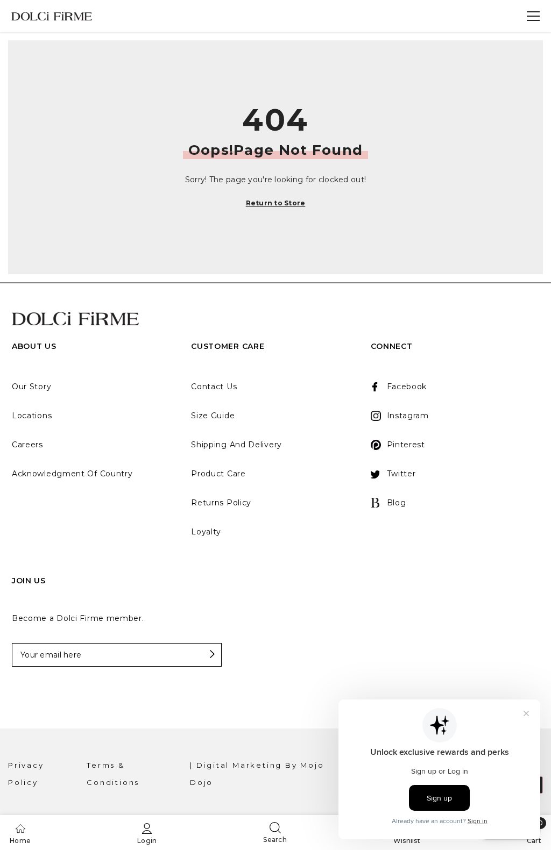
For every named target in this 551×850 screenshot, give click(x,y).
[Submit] (192, 654)
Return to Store (276, 203)
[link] (147, 832)
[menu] (533, 16)
